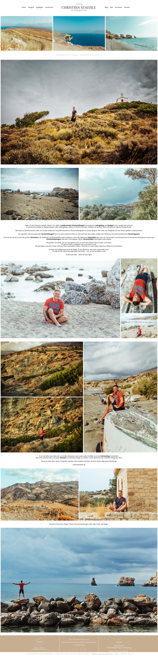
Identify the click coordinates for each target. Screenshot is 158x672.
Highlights (39, 7)
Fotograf (31, 7)
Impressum (112, 651)
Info (111, 7)
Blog (106, 7)
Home (24, 7)
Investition (118, 7)
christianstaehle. (78, 465)
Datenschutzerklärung (122, 651)
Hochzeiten (49, 7)
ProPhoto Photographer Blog (102, 653)
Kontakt (127, 7)
